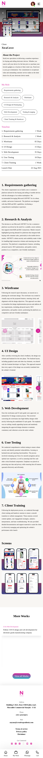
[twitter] (23, 743)
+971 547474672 (22, 715)
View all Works (21, 676)
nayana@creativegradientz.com (21, 722)
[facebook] (16, 743)
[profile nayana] (33, 4)
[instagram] (12, 743)
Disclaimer (21, 734)
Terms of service (21, 729)
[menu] (38, 4)
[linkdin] (19, 743)
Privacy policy (21, 732)
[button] (38, 331)
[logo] (4, 4)
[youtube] (27, 743)
